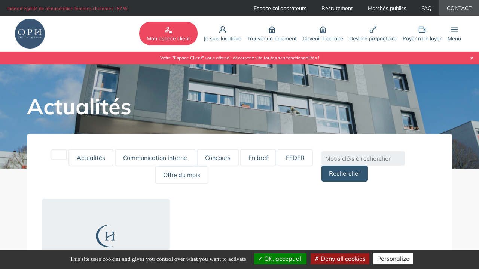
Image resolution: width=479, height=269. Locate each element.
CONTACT (459, 8)
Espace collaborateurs (280, 8)
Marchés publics (387, 8)
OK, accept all (283, 258)
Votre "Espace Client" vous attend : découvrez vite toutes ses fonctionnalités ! (239, 58)
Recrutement (337, 8)
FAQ (426, 8)
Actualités (91, 157)
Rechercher (344, 173)
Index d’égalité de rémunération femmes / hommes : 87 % (67, 8)
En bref (258, 157)
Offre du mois (181, 175)
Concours (218, 157)
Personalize (393, 258)
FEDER (295, 157)
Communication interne (155, 157)
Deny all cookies (342, 258)
